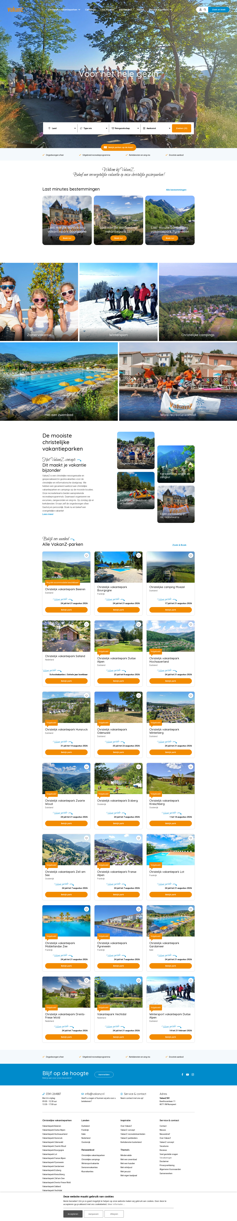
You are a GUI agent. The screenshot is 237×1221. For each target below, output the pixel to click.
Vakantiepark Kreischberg (53, 1174)
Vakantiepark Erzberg (51, 1170)
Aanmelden (104, 1074)
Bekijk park (66, 610)
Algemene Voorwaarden (170, 1169)
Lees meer (48, 514)
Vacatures (164, 1146)
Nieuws (163, 1130)
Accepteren (73, 1214)
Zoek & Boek (179, 545)
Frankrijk (85, 1130)
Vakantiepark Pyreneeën (53, 1162)
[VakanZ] (15, 9)
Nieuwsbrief (165, 1134)
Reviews (163, 1150)
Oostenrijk (85, 1142)
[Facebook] (182, 1074)
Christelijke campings (90, 1159)
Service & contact (135, 1094)
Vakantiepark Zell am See (53, 1178)
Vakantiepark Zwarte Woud (54, 1146)
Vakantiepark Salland (51, 1186)
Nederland (85, 1138)
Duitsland (85, 1126)
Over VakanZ (126, 1126)
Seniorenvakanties (89, 1167)
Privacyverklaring (167, 1165)
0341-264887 (53, 1094)
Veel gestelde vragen (169, 1154)
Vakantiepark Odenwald (52, 1142)
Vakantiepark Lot (49, 1154)
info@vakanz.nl (95, 1094)
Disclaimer (164, 1161)
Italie (83, 1134)
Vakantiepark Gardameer (53, 1166)
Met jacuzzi (126, 1171)
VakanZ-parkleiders (129, 1138)
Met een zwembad (129, 1159)
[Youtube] (187, 1074)
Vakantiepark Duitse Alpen (53, 1130)
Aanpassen (93, 1214)
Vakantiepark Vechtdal (52, 1190)
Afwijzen (114, 1214)
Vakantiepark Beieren (51, 1126)
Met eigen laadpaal (129, 1175)
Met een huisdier (128, 1163)
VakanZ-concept (128, 1130)
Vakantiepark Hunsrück (52, 1138)
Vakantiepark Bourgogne (53, 1150)
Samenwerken (166, 1173)
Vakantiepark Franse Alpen (54, 1158)
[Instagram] (193, 1074)
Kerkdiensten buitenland (131, 1142)
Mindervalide (126, 1155)
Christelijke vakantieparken (93, 1155)
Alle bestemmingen (176, 189)
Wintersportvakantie (90, 1163)
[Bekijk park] (118, 567)
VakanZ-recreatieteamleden (133, 1134)
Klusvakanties (87, 1171)
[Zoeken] (205, 9)
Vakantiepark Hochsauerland (54, 1134)
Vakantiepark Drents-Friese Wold (56, 1182)
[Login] (200, 9)
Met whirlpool (126, 1167)
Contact (163, 1126)
